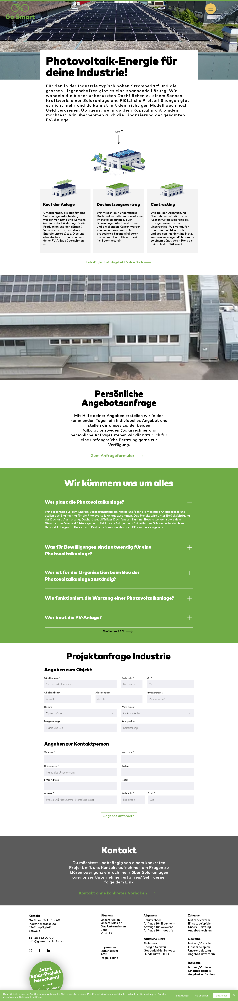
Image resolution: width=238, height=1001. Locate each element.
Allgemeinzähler (103, 693)
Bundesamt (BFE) (156, 954)
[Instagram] (30, 950)
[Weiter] (215, 31)
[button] (210, 8)
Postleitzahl (126, 678)
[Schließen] (234, 995)
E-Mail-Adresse (51, 780)
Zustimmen (221, 995)
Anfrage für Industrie (158, 930)
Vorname (48, 752)
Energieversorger (52, 721)
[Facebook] (39, 950)
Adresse (48, 793)
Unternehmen (50, 766)
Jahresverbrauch (155, 693)
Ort (148, 678)
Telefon (124, 780)
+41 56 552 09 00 (41, 937)
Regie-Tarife (109, 958)
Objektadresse (51, 678)
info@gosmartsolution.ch (46, 941)
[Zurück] (23, 31)
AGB (104, 954)
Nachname (126, 752)
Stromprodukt (128, 721)
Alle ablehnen (202, 995)
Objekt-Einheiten (52, 693)
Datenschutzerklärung (30, 997)
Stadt (150, 793)
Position (125, 766)
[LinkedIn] (49, 950)
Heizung (48, 707)
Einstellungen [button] (182, 995)
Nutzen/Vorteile (199, 920)
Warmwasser (128, 707)
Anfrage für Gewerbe (158, 927)
